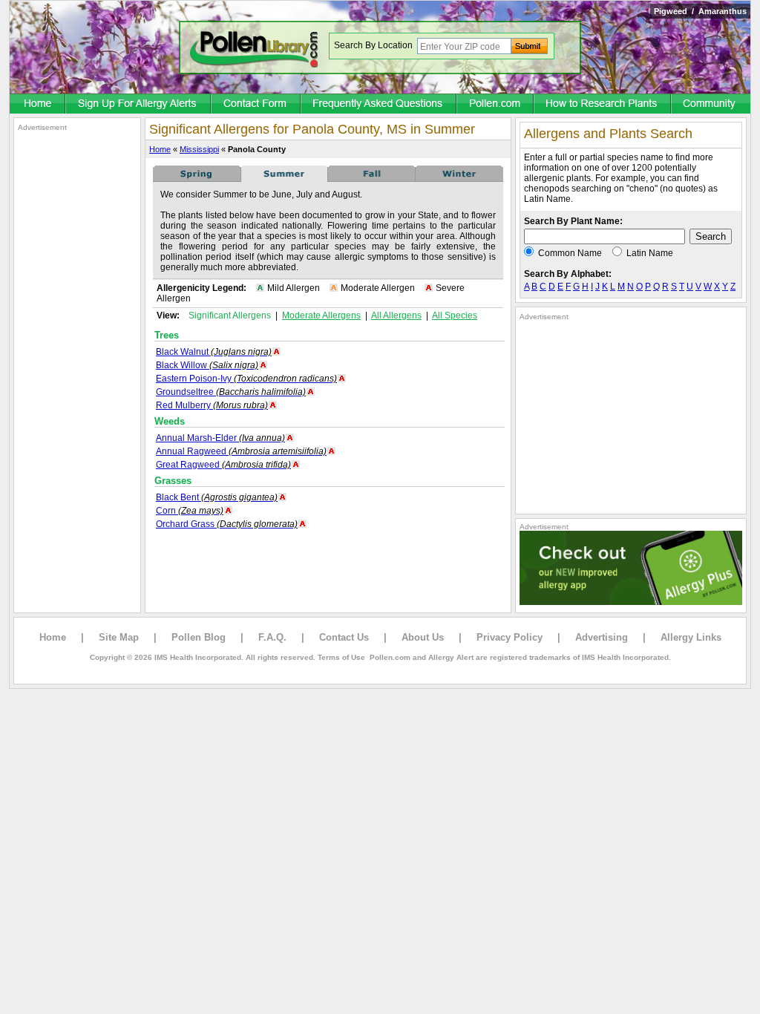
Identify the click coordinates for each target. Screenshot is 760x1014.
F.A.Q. (272, 637)
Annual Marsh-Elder (220, 438)
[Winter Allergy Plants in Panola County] (459, 179)
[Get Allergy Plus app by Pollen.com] (631, 602)
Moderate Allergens (321, 315)
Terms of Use (341, 657)
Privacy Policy (509, 637)
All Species (454, 315)
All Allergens (396, 315)
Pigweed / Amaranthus (700, 11)
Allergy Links (691, 637)
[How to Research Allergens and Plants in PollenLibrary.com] (603, 105)
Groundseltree (231, 392)
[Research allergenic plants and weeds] (38, 105)
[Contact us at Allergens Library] (256, 105)
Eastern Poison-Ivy (246, 378)
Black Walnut (214, 352)
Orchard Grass (227, 524)
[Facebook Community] (711, 105)
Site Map (119, 637)
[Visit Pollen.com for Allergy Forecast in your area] (495, 105)
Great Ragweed (223, 464)
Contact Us (344, 637)
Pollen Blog (198, 637)
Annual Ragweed (241, 451)
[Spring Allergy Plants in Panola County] (196, 179)
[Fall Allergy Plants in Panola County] (372, 179)
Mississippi (199, 149)
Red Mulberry (212, 405)
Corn (189, 511)
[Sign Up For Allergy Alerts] (139, 105)
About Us (423, 637)
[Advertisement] (77, 355)
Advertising (601, 637)
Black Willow (207, 365)
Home (160, 149)
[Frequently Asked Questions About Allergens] (379, 105)
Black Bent (217, 497)
